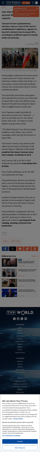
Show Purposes (20, 448)
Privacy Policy (18, 419)
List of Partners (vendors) (11, 436)
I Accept (20, 441)
